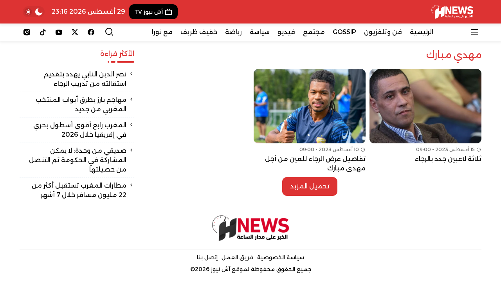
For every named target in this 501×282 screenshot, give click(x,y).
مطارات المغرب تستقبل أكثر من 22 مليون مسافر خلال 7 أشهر (79, 190)
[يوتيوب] (59, 32)
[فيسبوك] (91, 32)
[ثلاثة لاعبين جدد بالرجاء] (425, 121)
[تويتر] (75, 32)
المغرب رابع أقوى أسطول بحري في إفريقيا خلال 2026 (79, 129)
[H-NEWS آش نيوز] (452, 12)
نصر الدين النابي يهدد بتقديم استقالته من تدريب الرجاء (85, 78)
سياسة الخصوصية (280, 257)
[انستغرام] (27, 32)
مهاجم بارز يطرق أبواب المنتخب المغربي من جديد (81, 104)
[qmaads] (251, 228)
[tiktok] (43, 32)
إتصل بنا (207, 257)
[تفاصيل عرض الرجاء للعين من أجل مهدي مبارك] (310, 121)
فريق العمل (237, 257)
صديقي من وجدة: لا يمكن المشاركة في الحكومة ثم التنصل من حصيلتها (77, 160)
